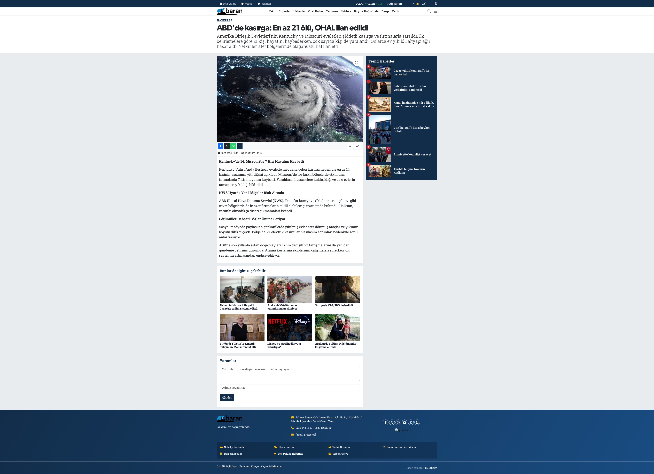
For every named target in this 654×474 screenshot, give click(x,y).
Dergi (385, 11)
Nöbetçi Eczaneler (235, 447)
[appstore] (401, 430)
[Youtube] (404, 422)
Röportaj (285, 11)
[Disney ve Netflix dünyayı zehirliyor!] (289, 327)
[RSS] (417, 422)
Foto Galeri (229, 3)
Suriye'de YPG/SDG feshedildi (334, 305)
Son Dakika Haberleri (290, 453)
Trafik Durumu (341, 447)
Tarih (395, 11)
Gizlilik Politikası (227, 466)
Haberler (299, 11)
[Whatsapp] (411, 422)
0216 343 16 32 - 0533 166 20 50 (313, 427)
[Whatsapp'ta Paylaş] (233, 146)
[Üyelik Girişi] (434, 3)
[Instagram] (398, 422)
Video (248, 3)
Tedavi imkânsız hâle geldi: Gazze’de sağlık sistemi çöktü (239, 306)
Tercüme (332, 11)
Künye (255, 466)
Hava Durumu (287, 447)
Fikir (272, 11)
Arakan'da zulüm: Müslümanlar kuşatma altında (335, 345)
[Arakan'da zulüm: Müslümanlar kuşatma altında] (337, 327)
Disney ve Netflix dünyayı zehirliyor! (284, 345)
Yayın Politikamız (271, 466)
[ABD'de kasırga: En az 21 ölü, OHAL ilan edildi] (290, 99)
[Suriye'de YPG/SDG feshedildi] (337, 289)
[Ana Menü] (435, 11)
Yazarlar (266, 3)
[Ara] (429, 11)
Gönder (227, 397)
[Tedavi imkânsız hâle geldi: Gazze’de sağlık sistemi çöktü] (242, 289)
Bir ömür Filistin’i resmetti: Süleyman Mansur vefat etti (238, 345)
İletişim (244, 466)
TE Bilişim (431, 467)
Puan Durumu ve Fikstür (401, 447)
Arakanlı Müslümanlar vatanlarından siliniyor (282, 306)
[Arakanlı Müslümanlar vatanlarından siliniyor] (289, 289)
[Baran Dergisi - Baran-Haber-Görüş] (229, 10)
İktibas (346, 11)
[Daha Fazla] (240, 146)
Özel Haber (315, 11)
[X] (392, 422)
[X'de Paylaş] (227, 146)
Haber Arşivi (340, 453)
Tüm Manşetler (233, 453)
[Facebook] (385, 422)
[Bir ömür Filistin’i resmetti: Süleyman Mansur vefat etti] (242, 327)
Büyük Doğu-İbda (366, 11)
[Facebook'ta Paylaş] (220, 146)
